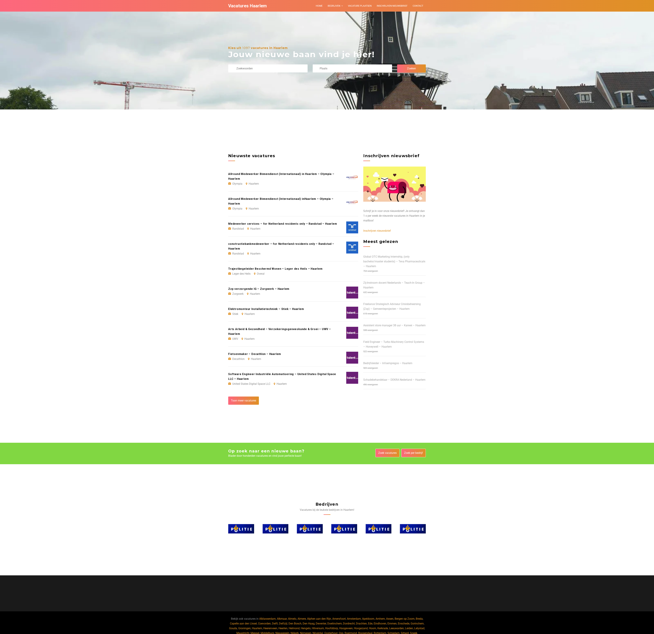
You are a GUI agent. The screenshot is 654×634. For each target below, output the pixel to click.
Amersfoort (339, 618)
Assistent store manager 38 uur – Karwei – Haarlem (394, 325)
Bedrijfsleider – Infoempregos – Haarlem (387, 363)
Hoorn (372, 628)
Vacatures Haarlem (247, 5)
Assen (389, 618)
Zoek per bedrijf (413, 452)
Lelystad (419, 628)
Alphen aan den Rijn (319, 618)
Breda (419, 618)
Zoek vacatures (387, 452)
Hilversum (318, 628)
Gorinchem (417, 623)
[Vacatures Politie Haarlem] (241, 528)
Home (319, 5)
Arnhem (380, 618)
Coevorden (264, 623)
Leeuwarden (396, 628)
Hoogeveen (346, 628)
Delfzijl (283, 623)
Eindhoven (380, 623)
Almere (302, 618)
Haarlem (257, 628)
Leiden (409, 628)
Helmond (294, 628)
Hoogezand (361, 628)
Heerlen (282, 628)
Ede (370, 623)
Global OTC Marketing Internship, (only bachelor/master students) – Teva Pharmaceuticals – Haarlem (394, 261)
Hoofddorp (331, 628)
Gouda (233, 628)
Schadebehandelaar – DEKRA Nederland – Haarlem (394, 379)
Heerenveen (270, 628)
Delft (275, 623)
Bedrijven (334, 5)
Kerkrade (382, 628)
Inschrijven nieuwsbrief (392, 5)
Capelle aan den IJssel (243, 623)
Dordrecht (349, 623)
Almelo (292, 618)
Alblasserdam (267, 618)
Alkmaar (282, 618)
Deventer (321, 623)
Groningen (244, 628)
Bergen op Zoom (405, 618)
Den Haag (309, 623)
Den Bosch (295, 623)
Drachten (361, 623)
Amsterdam (354, 618)
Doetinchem (334, 623)
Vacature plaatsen (360, 5)
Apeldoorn (368, 618)
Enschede (403, 623)
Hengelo (306, 628)
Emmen (392, 623)
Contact (418, 5)
